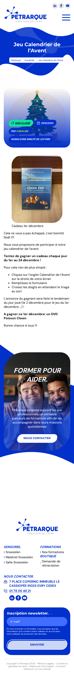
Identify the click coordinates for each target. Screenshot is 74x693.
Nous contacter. (19, 576)
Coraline (22, 131)
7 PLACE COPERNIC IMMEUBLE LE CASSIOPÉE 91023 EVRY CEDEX (34, 583)
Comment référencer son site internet (44, 667)
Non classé (22, 123)
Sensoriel (12, 547)
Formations (50, 547)
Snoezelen (13, 552)
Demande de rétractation (51, 563)
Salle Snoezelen (17, 562)
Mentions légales (45, 663)
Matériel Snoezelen (19, 557)
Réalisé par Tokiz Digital (41, 666)
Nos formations (53, 552)
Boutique (48, 556)
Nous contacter (37, 438)
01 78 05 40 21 (20, 591)
